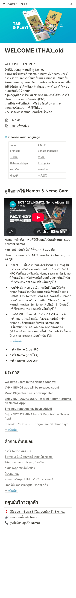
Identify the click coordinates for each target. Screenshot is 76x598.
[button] (15, 4)
